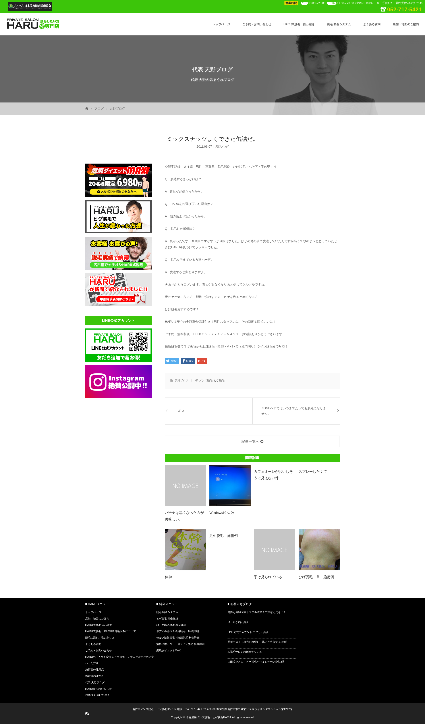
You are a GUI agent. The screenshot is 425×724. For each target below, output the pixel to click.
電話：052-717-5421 (189, 709)
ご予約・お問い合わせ (256, 24)
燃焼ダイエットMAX (168, 650)
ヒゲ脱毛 (219, 380)
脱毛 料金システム (339, 24)
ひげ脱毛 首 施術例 (316, 577)
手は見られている (268, 577)
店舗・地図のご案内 (406, 24)
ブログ (99, 108)
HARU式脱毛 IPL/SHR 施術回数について (110, 631)
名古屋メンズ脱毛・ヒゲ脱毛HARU (153, 709)
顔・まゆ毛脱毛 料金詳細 (171, 625)
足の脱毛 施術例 (225, 536)
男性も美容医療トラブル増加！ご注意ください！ (257, 612)
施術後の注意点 (94, 676)
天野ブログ (117, 108)
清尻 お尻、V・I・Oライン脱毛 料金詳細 (180, 644)
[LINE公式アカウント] (118, 360)
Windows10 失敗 (221, 513)
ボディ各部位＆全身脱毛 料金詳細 (177, 631)
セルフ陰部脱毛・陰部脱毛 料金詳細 (177, 637)
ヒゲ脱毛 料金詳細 (167, 618)
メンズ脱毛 (205, 380)
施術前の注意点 (94, 669)
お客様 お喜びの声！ (97, 695)
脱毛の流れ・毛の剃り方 (99, 637)
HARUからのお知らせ (98, 688)
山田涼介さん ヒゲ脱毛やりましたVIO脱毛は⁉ (256, 661)
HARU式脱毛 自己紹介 (299, 24)
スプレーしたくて (313, 471)
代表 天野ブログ (94, 682)
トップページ (221, 24)
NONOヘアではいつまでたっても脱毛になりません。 (293, 411)
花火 (181, 411)
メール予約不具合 (238, 622)
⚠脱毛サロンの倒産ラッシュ (245, 651)
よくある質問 (372, 24)
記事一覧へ (250, 441)
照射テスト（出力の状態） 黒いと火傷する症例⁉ (257, 641)
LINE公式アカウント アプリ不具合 (248, 632)
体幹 (168, 577)
